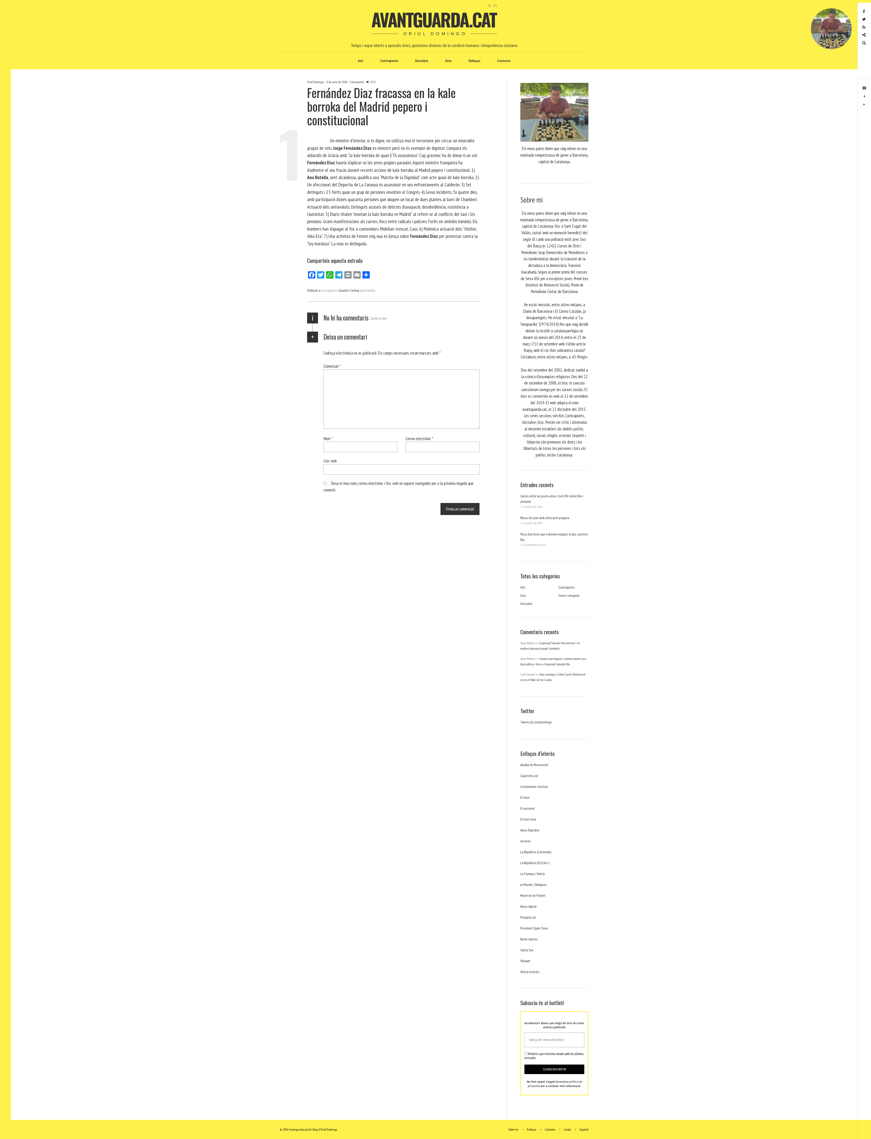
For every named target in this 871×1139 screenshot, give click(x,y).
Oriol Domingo (315, 82)
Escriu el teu (379, 318)
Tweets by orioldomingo (536, 722)
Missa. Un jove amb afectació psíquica (544, 517)
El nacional (527, 808)
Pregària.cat (528, 917)
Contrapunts (389, 60)
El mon (524, 797)
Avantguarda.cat (433, 19)
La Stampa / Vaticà (532, 873)
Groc (448, 60)
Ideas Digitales (529, 830)
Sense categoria (568, 595)
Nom (328, 438)
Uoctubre (421, 60)
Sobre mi (513, 1129)
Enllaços (474, 60)
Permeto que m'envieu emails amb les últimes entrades (554, 1056)
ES (495, 5)
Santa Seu (526, 950)
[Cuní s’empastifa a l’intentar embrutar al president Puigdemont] (864, 96)
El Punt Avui (528, 819)
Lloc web (330, 460)
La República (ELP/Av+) (535, 862)
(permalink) (367, 290)
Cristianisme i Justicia (534, 786)
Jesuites (525, 841)
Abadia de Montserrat (534, 764)
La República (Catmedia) (535, 852)
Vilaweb (525, 961)
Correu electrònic (419, 438)
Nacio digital (528, 906)
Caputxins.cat (529, 775)
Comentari (332, 366)
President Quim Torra (534, 928)
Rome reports (529, 939)
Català (567, 1129)
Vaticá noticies (529, 971)
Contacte (503, 60)
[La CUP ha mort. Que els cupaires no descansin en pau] (864, 105)
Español (584, 1129)
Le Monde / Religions (533, 884)
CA (489, 5)
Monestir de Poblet (533, 895)
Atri (360, 60)
